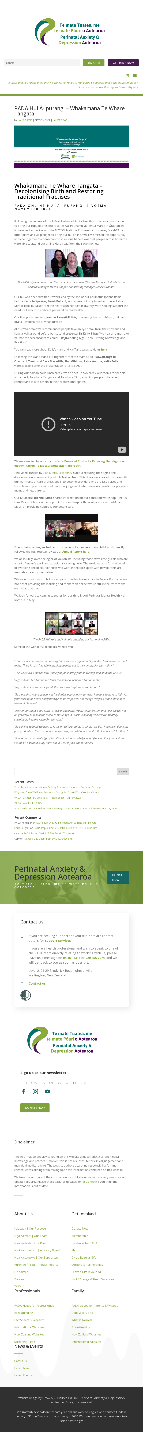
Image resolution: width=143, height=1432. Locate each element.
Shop (75, 1250)
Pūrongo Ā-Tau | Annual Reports (36, 1265)
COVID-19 (20, 1361)
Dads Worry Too (82, 1313)
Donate (94, 63)
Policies (19, 1279)
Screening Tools (25, 1342)
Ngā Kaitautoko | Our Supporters (36, 1257)
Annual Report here (75, 551)
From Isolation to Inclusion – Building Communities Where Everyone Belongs (57, 787)
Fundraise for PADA (84, 1243)
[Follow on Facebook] (23, 1091)
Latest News (60, 120)
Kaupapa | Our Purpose (30, 1228)
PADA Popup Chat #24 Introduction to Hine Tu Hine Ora (64, 822)
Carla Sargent (21, 828)
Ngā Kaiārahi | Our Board (31, 1243)
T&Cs (17, 1286)
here (104, 349)
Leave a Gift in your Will (87, 1272)
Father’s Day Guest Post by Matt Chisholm (48, 838)
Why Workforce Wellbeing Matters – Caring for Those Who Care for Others (56, 792)
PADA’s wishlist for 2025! (28, 803)
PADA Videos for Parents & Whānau (95, 1306)
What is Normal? (82, 1320)
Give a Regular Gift (84, 1257)
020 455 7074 (95, 958)
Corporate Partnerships (87, 1265)
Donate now (118, 877)
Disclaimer (21, 1272)
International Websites (29, 1327)
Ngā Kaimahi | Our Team (30, 1236)
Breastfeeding (23, 1313)
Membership (80, 1236)
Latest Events (23, 1375)
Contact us (37, 983)
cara (16, 833)
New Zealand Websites (29, 1334)
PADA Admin (25, 120)
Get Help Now (123, 63)
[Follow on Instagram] (35, 1091)
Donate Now (80, 1228)
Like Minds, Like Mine (57, 473)
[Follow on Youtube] (47, 1091)
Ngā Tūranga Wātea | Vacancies (93, 1279)
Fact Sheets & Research (29, 1320)
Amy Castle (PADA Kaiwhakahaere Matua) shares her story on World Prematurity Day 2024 (65, 808)
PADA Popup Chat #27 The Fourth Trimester (49, 833)
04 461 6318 (71, 958)
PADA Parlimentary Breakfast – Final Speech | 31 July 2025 (47, 797)
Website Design (28, 1398)
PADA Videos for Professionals (34, 1306)
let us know (89, 1182)
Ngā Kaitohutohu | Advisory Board (37, 1250)
